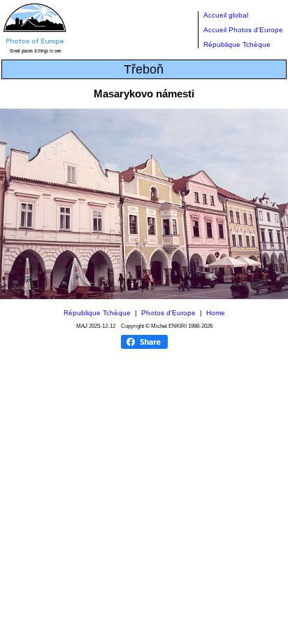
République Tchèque (237, 44)
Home (215, 313)
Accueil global (225, 15)
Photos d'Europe (168, 313)
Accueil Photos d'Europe (243, 30)
